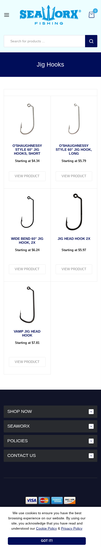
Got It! (47, 541)
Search (91, 41)
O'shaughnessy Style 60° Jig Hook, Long (74, 149)
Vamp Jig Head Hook (27, 333)
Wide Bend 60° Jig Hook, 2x (27, 240)
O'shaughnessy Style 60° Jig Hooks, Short (27, 149)
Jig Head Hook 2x (74, 239)
